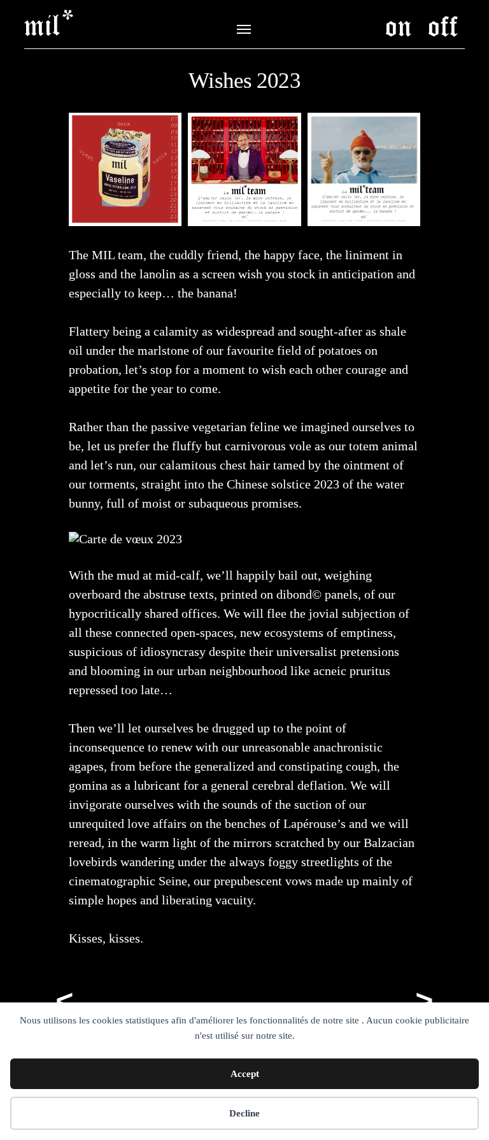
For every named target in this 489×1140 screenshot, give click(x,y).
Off (443, 25)
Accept (244, 1074)
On (398, 25)
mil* (50, 24)
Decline (244, 1113)
